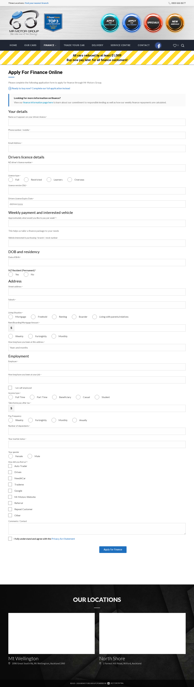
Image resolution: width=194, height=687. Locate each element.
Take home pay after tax (19, 403)
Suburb (12, 299)
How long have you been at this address (26, 342)
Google (18, 490)
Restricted (36, 179)
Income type (14, 393)
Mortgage (20, 316)
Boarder (83, 316)
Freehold (42, 316)
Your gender (13, 452)
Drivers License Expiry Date (21, 198)
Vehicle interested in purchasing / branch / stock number (33, 238)
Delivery (97, 45)
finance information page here (38, 102)
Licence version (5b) (17, 185)
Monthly (63, 336)
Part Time (42, 397)
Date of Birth (14, 257)
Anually (83, 420)
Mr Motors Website (25, 496)
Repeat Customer (23, 509)
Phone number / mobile (19, 130)
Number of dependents (19, 426)
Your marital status (17, 439)
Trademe (19, 484)
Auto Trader (20, 466)
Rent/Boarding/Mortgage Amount (24, 322)
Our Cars (30, 45)
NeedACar (20, 478)
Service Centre (120, 45)
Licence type (14, 175)
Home (13, 45)
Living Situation (15, 312)
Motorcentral (117, 683)
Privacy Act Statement (63, 538)
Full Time (20, 397)
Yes (17, 274)
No (32, 274)
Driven (17, 472)
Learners (58, 179)
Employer (13, 361)
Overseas (79, 179)
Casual (86, 397)
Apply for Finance (113, 549)
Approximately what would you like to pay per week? (32, 218)
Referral (18, 502)
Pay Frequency (14, 416)
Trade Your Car (74, 45)
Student (106, 397)
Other (17, 515)
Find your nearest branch (36, 3)
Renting (63, 316)
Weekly (19, 336)
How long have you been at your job (24, 374)
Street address (15, 286)
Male (37, 456)
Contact (144, 45)
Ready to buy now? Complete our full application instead (40, 88)
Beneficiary (65, 397)
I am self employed (23, 388)
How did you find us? (18, 462)
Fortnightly (41, 336)
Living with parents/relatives (114, 316)
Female (19, 456)
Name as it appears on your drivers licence (27, 117)
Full (17, 179)
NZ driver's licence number (20, 162)
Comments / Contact (17, 521)
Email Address (15, 143)
